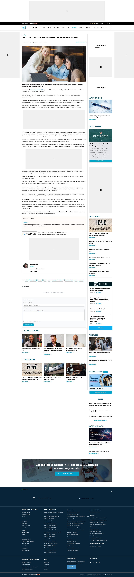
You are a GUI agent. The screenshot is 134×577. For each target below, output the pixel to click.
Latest (76, 280)
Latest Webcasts (96, 426)
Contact (46, 567)
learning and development (57, 280)
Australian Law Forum (49, 536)
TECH (63, 27)
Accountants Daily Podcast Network (98, 518)
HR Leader (24, 530)
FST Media (24, 528)
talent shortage (33, 280)
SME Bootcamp (70, 546)
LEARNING (74, 27)
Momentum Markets (26, 562)
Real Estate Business (26, 539)
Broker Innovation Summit (50, 552)
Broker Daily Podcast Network (97, 522)
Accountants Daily (26, 512)
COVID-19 (40, 280)
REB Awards (70, 539)
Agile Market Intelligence (27, 569)
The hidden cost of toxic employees (99, 451)
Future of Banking (71, 519)
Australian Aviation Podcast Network (98, 520)
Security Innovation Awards (73, 543)
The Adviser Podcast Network (96, 534)
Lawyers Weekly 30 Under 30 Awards (75, 530)
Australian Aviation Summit (50, 523)
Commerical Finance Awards (73, 512)
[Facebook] (90, 562)
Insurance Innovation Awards (74, 528)
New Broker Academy (72, 532)
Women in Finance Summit (73, 550)
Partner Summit (70, 537)
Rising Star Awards (71, 541)
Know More (33, 271)
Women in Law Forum (95, 512)
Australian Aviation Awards (50, 521)
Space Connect (25, 544)
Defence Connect (26, 526)
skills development (69, 280)
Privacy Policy (96, 574)
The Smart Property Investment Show (98, 540)
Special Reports (98, 372)
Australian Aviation (26, 519)
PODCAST (96, 27)
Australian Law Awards (49, 534)
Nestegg (24, 535)
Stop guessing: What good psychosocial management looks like (100, 444)
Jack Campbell (26, 42)
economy (81, 280)
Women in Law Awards (95, 510)
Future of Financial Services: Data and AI (76, 521)
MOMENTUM (32, 23)
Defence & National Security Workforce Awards (78, 517)
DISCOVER (88, 27)
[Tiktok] (100, 562)
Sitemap (46, 569)
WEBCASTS (103, 27)
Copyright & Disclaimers (85, 574)
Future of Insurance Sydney (73, 525)
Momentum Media (26, 565)
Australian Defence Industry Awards (52, 532)
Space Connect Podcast (95, 531)
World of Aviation (26, 550)
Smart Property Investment (28, 541)
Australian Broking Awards (50, 525)
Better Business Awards (49, 545)
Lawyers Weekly (25, 532)
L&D (49, 280)
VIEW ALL (100, 328)
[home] (24, 27)
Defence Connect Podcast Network (98, 525)
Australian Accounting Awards (51, 516)
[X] (93, 562)
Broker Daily (24, 521)
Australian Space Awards (50, 539)
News (26, 280)
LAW (68, 27)
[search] (111, 491)
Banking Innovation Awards (50, 543)
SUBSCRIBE (71, 567)
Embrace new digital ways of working (101, 416)
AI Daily (23, 517)
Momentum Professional (95, 546)
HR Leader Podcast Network (96, 527)
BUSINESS (81, 27)
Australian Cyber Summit (50, 530)
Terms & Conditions (107, 574)
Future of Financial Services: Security (75, 523)
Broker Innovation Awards (50, 550)
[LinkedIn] (96, 562)
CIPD (45, 280)
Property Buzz (25, 537)
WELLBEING (56, 27)
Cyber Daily (24, 523)
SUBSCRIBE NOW (68, 474)
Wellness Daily (25, 548)
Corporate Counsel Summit (73, 514)
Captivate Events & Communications (30, 567)
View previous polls (99, 420)
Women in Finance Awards (73, 548)
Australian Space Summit (50, 541)
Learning (24, 35)
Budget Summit (70, 510)
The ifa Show (93, 536)
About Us (46, 562)
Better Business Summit (49, 548)
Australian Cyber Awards (50, 528)
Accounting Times (26, 514)
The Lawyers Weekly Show (96, 538)
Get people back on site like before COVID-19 (101, 411)
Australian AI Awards (49, 519)
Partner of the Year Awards (73, 534)
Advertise (46, 565)
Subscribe (92, 23)
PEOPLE (49, 27)
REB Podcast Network (95, 529)
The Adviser (24, 546)
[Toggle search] (110, 27)
